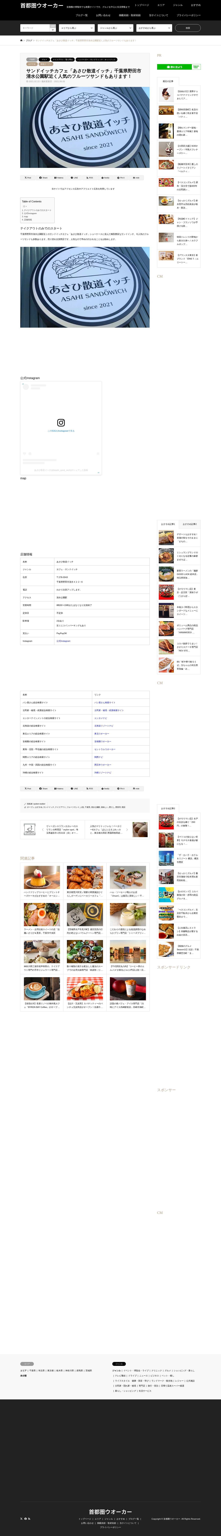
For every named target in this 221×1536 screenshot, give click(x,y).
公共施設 (190, 1381)
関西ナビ (98, 757)
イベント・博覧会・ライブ (136, 1370)
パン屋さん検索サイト (104, 702)
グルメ (44, 60)
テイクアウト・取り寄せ (63, 60)
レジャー (179, 1381)
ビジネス (154, 1375)
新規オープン (46, 64)
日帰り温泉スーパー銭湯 (172, 1386)
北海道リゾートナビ (103, 726)
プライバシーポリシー (189, 15)
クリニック (156, 1370)
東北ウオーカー (101, 733)
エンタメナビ (100, 718)
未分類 (23, 1375)
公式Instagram (30, 213)
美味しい (104, 807)
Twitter (21, 1519)
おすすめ (196, 5)
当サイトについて (158, 15)
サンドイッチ (48, 807)
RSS (29, 1519)
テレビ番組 (120, 1375)
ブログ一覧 (82, 15)
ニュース (143, 1375)
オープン (30, 807)
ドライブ (132, 1375)
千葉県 (32, 60)
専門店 (142, 1386)
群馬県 (80, 1370)
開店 (123, 807)
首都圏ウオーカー (102, 741)
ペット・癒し (168, 1375)
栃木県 (59, 1370)
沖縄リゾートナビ (102, 772)
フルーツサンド (73, 807)
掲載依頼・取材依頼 (130, 15)
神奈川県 (69, 1370)
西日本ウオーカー (102, 765)
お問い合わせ (103, 15)
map (26, 217)
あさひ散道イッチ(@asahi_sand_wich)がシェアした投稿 (61, 470)
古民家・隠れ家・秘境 (125, 1386)
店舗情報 (28, 220)
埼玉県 (41, 1370)
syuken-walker (39, 804)
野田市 (118, 807)
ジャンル (178, 5)
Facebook (25, 1519)
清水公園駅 (95, 807)
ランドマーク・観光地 (161, 1381)
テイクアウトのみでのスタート (37, 210)
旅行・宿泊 (153, 1386)
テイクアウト (60, 807)
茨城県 (89, 1370)
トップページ (142, 5)
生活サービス (145, 1391)
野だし (112, 807)
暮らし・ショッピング (125, 1391)
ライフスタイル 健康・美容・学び (132, 1381)
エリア (161, 5)
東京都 (50, 1370)
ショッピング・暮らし (184, 1370)
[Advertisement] (85, 354)
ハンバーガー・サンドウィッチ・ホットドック (96, 60)
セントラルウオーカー (104, 749)
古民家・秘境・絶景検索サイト (109, 710)
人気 (82, 807)
